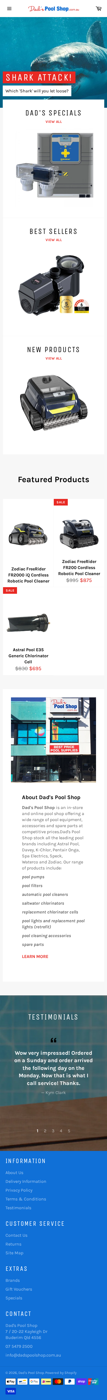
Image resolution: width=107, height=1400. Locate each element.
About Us (14, 1172)
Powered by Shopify (61, 1373)
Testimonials (18, 1207)
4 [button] (61, 1130)
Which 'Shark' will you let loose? (37, 90)
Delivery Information (25, 1181)
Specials (13, 1297)
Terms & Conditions (25, 1199)
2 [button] (45, 1130)
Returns (13, 1244)
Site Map (14, 1252)
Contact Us (16, 1235)
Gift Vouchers (18, 1289)
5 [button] (69, 1130)
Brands (12, 1280)
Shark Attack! (39, 77)
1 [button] (37, 1130)
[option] (53, 62)
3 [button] (53, 1130)
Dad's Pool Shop (31, 1373)
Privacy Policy (18, 1190)
